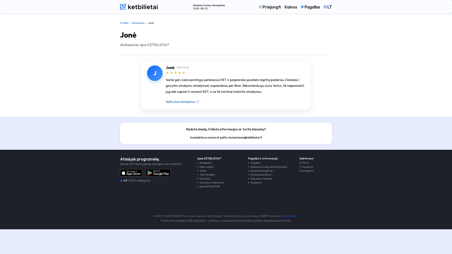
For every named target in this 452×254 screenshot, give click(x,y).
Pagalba (255, 162)
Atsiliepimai (138, 23)
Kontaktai (205, 178)
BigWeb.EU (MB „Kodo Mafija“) (191, 220)
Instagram (307, 170)
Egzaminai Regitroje (262, 170)
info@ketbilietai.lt (289, 216)
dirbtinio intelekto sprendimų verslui (263, 220)
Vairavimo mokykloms (212, 182)
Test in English (207, 174)
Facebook (307, 166)
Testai (203, 170)
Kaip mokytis (206, 166)
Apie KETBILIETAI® (210, 186)
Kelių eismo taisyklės (261, 178)
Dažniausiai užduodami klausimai (269, 166)
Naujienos (256, 182)
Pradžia (124, 23)
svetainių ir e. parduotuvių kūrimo (225, 220)
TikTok (305, 162)
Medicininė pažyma (261, 174)
